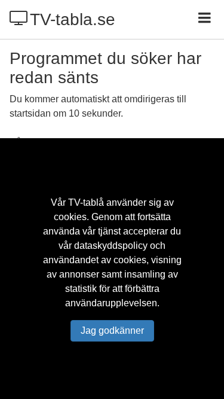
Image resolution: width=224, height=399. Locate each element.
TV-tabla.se (72, 19)
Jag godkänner (112, 330)
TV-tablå (86, 202)
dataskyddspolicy (111, 245)
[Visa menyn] (206, 19)
